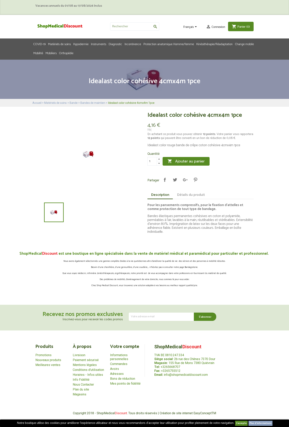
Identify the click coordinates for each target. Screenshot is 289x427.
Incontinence (132, 44)
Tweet (175, 180)
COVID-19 (39, 44)
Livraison (79, 355)
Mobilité (38, 53)
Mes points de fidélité (125, 383)
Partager (165, 180)
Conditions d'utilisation (88, 370)
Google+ (185, 180)
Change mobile (244, 44)
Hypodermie (80, 44)
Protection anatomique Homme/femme (168, 44)
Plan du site (81, 389)
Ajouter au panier (186, 161)
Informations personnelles (119, 357)
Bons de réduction (122, 378)
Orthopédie (66, 53)
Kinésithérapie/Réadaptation (214, 44)
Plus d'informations (260, 423)
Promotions (43, 355)
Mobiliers (51, 53)
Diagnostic (115, 44)
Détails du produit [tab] (191, 195)
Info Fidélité (81, 379)
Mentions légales (85, 365)
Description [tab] (160, 195)
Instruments (98, 44)
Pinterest (195, 180)
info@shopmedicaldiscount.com (186, 375)
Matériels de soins (59, 44)
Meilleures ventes (47, 365)
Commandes (118, 364)
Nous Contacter (83, 384)
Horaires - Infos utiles (88, 375)
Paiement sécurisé (86, 360)
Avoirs (114, 369)
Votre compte (124, 346)
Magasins (79, 394)
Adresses (117, 374)
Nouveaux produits (48, 360)
